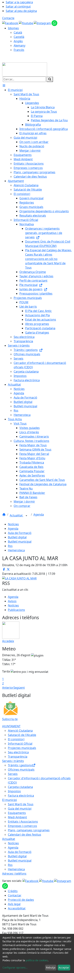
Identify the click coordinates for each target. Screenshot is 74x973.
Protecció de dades (21, 900)
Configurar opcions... (15, 967)
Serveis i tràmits (13, 761)
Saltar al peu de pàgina (21, 11)
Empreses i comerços (22, 826)
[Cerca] (50, 79)
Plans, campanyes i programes (29, 830)
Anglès (18, 41)
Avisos (12, 601)
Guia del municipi (19, 809)
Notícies (13, 524)
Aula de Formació (19, 533)
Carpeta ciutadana (20, 787)
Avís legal (14, 904)
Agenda (38, 514)
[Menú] (4, 86)
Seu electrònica (18, 752)
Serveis (13, 774)
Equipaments (17, 813)
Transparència (17, 757)
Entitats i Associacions (23, 822)
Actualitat (16, 515)
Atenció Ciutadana (20, 731)
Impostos (14, 791)
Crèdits (13, 891)
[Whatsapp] (54, 23)
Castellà (19, 37)
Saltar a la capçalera (19, 2)
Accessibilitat (17, 908)
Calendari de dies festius (24, 835)
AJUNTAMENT (11, 726)
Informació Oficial (20, 744)
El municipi (9, 800)
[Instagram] (43, 23)
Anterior (7, 688)
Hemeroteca (16, 550)
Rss (10, 546)
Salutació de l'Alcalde (22, 735)
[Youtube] (26, 23)
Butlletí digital (17, 537)
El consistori (16, 739)
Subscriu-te (10, 719)
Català (18, 32)
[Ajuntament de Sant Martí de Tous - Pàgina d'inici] (24, 69)
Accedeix (8, 641)
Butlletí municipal (19, 542)
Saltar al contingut (18, 6)
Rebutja (50, 967)
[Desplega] (26, 515)
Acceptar (64, 967)
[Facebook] (10, 23)
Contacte (8, 18)
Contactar (14, 895)
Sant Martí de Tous (20, 804)
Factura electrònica (21, 796)
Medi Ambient (17, 817)
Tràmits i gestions (20, 765)
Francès (19, 50)
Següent (19, 688)
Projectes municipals (22, 748)
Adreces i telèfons (14, 874)
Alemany (19, 45)
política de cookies (37, 960)
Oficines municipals (21, 770)
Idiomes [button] (13, 28)
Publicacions (16, 610)
